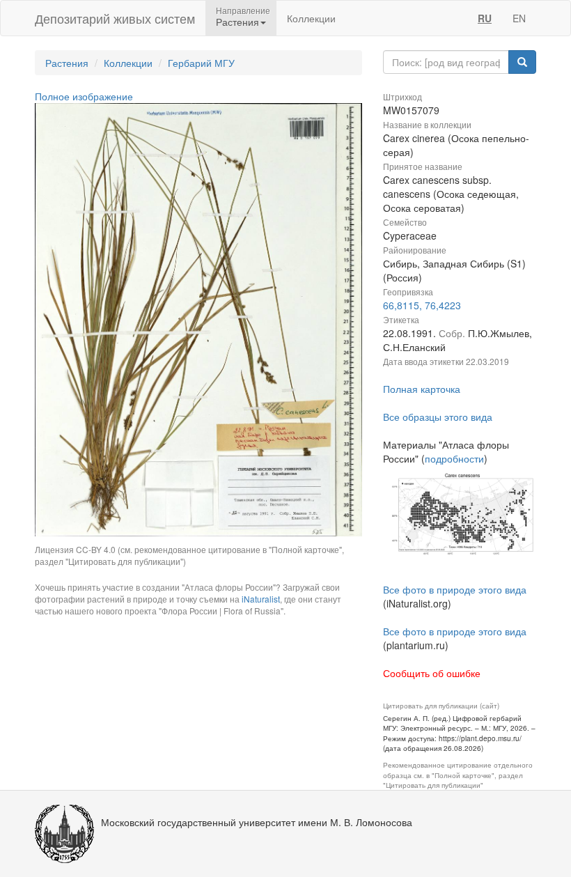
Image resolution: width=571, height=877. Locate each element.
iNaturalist (261, 599)
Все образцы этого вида (437, 417)
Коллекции (311, 18)
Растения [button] (237, 22)
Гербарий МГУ (201, 63)
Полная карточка (421, 389)
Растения (66, 63)
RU (485, 18)
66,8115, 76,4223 (422, 305)
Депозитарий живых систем (115, 18)
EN (519, 18)
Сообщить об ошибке (431, 673)
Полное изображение (84, 96)
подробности (454, 458)
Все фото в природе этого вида (454, 589)
